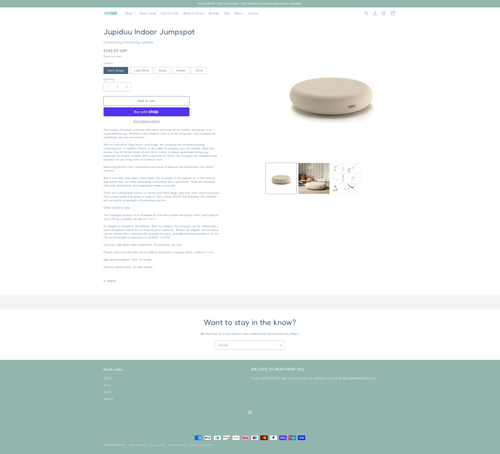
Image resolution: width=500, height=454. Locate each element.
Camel (181, 70)
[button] (130, 13)
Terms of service (178, 444)
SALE (107, 385)
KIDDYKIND (119, 445)
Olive (199, 70)
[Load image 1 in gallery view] (281, 178)
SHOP (107, 378)
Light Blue (141, 70)
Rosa (162, 70)
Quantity (109, 79)
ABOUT (108, 399)
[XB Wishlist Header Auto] (383, 13)
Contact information (202, 444)
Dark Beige (116, 70)
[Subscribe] (280, 345)
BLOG (107, 392)
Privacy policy (157, 444)
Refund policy (137, 444)
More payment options (146, 121)
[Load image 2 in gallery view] (313, 178)
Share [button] (111, 281)
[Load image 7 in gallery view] (346, 178)
